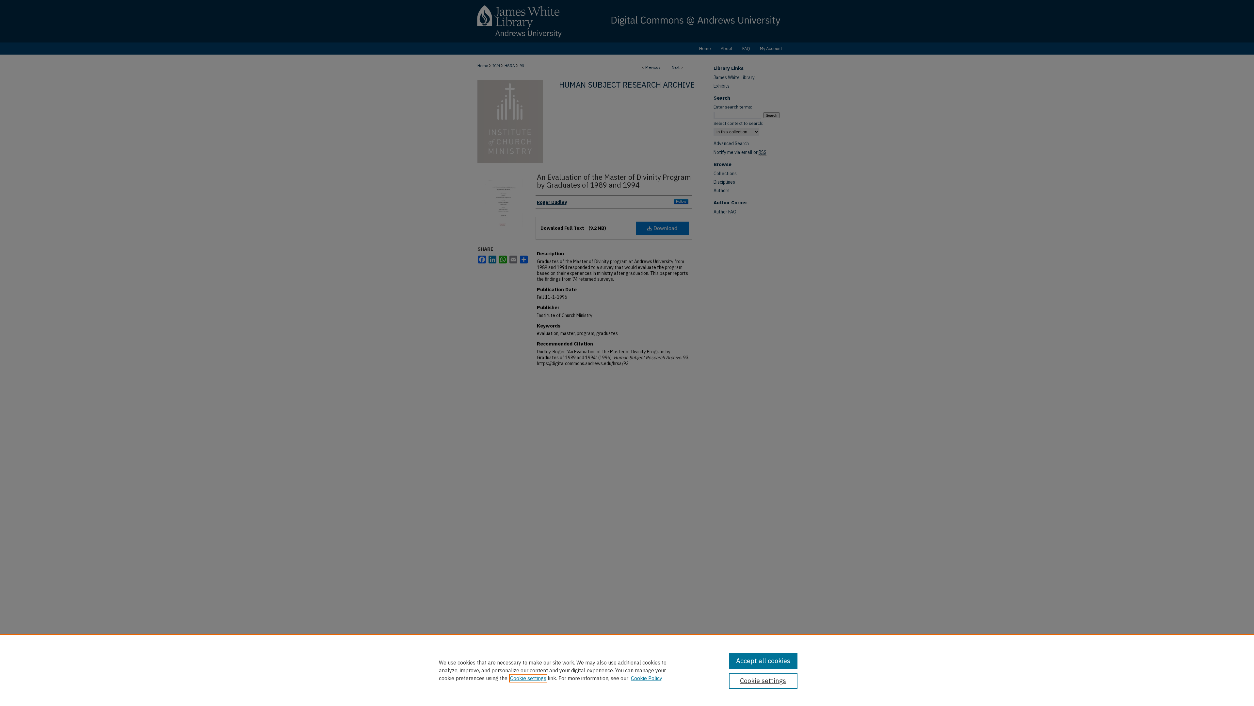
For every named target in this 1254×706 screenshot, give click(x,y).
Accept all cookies (763, 660)
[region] (627, 670)
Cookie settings (528, 678)
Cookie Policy (646, 678)
